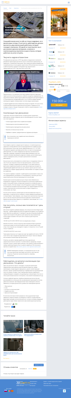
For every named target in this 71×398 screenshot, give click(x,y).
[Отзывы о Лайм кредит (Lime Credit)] (52, 66)
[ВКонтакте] (12, 307)
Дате (35, 368)
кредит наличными (12, 201)
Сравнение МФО (53, 124)
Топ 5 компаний (55, 41)
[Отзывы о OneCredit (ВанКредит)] (52, 45)
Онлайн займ (33, 383)
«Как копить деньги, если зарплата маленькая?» (28, 246)
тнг (58, 87)
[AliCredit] (8, 2)
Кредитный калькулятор (55, 128)
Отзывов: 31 (52, 48)
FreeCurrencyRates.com (54, 114)
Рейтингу (30, 368)
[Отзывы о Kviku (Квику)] (52, 52)
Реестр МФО (52, 126)
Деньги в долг (19, 381)
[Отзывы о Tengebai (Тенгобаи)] (52, 73)
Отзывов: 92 (52, 62)
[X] (14, 307)
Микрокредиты (33, 381)
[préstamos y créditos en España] (12, 391)
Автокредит (32, 385)
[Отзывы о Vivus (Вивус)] (52, 59)
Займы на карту (20, 385)
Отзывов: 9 (51, 69)
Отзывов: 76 (52, 76)
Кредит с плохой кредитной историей (52, 381)
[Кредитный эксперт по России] (5, 391)
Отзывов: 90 (52, 55)
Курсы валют (54, 113)
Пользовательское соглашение (50, 385)
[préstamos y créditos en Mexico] (9, 391)
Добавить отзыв (39, 365)
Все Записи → (6, 358)
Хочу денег (59, 105)
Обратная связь (47, 383)
